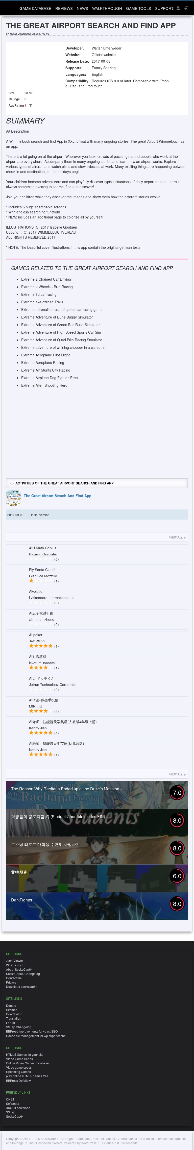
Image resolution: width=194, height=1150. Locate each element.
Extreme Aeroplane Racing (42, 362)
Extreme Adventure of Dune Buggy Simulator (57, 317)
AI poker (35, 634)
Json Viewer (14, 960)
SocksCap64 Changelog (23, 973)
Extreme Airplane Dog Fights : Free (49, 377)
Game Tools (138, 8)
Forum (10, 1022)
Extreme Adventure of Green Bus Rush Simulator (60, 324)
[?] (30, 105)
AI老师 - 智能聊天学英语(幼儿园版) (56, 743)
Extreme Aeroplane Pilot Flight (45, 354)
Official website (104, 54)
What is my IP (15, 965)
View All (176, 537)
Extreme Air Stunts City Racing (45, 370)
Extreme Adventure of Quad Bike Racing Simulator (61, 339)
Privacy (11, 982)
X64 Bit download (18, 1108)
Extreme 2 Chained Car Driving (46, 279)
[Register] (178, 8)
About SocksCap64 (19, 969)
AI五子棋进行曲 (41, 613)
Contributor (13, 1014)
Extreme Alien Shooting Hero (44, 385)
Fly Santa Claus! (42, 569)
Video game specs (19, 1067)
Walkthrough (107, 8)
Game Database (35, 8)
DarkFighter (21, 900)
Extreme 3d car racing (39, 294)
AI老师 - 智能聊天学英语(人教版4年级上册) (63, 721)
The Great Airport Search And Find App (57, 495)
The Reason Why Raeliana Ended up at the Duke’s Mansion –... (68, 789)
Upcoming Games (18, 1071)
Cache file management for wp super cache (36, 1036)
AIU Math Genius (42, 547)
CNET (10, 1099)
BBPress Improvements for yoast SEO (32, 1031)
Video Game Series (19, 1059)
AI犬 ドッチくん (42, 678)
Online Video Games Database (27, 1063)
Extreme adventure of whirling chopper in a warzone (63, 347)
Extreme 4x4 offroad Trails (42, 301)
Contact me (14, 978)
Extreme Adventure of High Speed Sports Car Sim (61, 332)
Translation (13, 1018)
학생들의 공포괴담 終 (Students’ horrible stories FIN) (58, 816)
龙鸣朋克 (19, 872)
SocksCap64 (15, 1116)
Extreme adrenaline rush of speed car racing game (62, 309)
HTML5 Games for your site (24, 1054)
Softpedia (12, 1103)
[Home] (10, 7)
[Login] (186, 8)
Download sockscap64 (21, 986)
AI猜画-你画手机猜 (43, 699)
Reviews (64, 8)
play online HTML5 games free (27, 1076)
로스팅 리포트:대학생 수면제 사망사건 (45, 844)
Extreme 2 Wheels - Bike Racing (47, 286)
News (82, 8)
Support (164, 8)
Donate (11, 1005)
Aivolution (36, 591)
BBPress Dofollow (18, 1080)
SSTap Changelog (18, 1027)
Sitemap (11, 1010)
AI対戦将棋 (37, 656)
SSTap (10, 1112)
